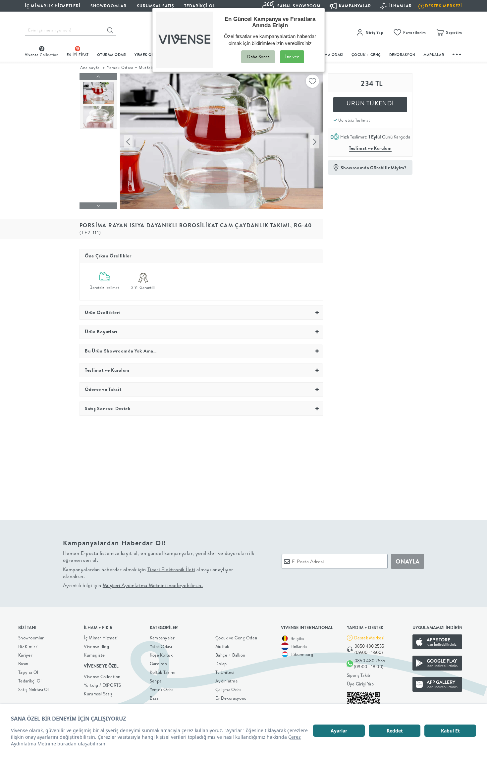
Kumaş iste (94, 655)
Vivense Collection (102, 676)
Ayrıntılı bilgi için (133, 585)
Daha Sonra (258, 56)
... (457, 53)
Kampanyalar (162, 638)
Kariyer (25, 655)
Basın (23, 664)
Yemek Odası (162, 689)
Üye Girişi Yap (360, 684)
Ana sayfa (90, 67)
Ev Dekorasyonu (230, 698)
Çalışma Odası (229, 689)
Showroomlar (31, 638)
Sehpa (156, 681)
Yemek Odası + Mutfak (130, 67)
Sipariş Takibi (359, 675)
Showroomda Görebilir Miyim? (374, 167)
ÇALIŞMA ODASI (329, 54)
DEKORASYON (402, 54)
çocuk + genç (366, 54)
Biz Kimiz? (27, 646)
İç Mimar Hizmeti (101, 638)
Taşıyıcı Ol (28, 672)
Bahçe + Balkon (230, 655)
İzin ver (292, 56)
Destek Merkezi (369, 638)
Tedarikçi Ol (199, 6)
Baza (154, 698)
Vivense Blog (96, 646)
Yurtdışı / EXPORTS (102, 685)
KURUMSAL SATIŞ (155, 6)
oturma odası (112, 54)
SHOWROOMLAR (108, 6)
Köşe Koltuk (161, 655)
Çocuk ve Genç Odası (236, 638)
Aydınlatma (226, 681)
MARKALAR (433, 54)
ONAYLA (407, 561)
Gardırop (158, 664)
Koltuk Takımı (163, 672)
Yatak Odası (161, 646)
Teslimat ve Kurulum (370, 148)
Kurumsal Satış (98, 694)
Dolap (221, 664)
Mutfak (222, 646)
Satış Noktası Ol (33, 689)
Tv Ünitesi (224, 672)
